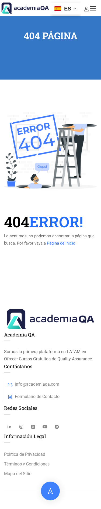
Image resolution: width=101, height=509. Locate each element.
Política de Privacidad (24, 454)
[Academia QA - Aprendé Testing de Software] (25, 8)
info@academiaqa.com (37, 384)
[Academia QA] (50, 318)
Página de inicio (61, 243)
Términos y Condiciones (27, 464)
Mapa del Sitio (18, 473)
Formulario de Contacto (37, 396)
